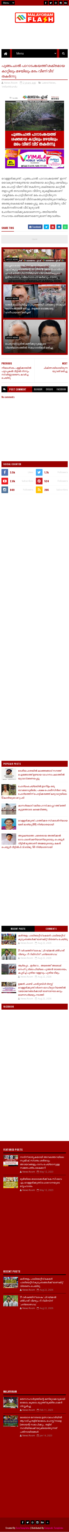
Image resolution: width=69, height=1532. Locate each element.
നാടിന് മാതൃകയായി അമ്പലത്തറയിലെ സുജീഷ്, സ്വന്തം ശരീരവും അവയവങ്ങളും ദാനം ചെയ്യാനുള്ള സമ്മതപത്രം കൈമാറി (42, 1162)
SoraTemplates (23, 1527)
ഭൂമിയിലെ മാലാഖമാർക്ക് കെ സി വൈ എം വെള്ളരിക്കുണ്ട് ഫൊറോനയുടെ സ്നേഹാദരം (41, 1182)
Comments (51, 928)
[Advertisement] (34, 533)
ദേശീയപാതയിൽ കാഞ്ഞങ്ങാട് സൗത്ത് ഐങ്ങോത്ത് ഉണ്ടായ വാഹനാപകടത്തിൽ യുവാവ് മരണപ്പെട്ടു (41, 774)
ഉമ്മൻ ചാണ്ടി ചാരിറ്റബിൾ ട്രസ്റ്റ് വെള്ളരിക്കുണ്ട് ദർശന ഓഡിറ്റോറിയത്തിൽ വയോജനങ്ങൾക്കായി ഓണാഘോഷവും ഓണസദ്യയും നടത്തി (42, 989)
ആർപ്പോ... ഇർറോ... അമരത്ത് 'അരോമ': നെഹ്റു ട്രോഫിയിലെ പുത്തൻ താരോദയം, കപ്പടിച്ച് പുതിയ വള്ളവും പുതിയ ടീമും (42, 968)
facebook (61, 389)
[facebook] (46, 3)
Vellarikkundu (9, 86)
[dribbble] (56, 3)
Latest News (49, 82)
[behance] (66, 3)
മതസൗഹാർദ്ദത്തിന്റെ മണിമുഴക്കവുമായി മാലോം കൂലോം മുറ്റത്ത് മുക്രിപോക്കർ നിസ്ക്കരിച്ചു (42, 1402)
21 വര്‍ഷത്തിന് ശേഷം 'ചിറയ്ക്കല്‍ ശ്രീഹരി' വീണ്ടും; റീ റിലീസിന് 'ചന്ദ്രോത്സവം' (41, 952)
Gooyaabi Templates (53, 1527)
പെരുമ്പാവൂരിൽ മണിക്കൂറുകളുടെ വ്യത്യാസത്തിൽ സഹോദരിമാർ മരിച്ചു (29, 345)
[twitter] (51, 3)
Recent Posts (18, 928)
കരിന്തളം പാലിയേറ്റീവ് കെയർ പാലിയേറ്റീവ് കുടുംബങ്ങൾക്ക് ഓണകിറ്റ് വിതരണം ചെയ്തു (43, 937)
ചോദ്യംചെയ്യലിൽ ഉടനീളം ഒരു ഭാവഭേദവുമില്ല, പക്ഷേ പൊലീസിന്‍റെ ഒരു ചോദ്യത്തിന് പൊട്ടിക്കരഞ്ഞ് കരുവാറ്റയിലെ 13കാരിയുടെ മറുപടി (34, 791)
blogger (38, 389)
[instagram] (61, 3)
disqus (49, 389)
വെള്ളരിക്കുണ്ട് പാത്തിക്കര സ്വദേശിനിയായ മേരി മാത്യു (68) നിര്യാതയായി (43, 822)
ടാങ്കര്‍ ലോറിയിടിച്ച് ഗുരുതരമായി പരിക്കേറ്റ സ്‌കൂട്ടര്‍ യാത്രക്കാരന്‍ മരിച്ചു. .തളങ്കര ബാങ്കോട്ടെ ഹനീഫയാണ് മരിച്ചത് (35, 308)
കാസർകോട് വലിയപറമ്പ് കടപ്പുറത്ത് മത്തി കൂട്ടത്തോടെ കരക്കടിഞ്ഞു (42, 807)
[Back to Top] (47, 1522)
